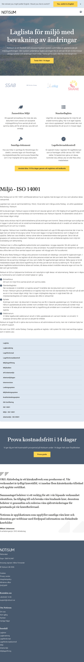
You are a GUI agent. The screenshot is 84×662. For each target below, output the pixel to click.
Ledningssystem (9, 387)
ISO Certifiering (8, 402)
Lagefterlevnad (8, 353)
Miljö (1, 645)
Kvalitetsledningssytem (11, 397)
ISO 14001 (6, 407)
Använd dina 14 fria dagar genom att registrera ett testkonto (42, 168)
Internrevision (8, 382)
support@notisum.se (7, 600)
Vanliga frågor (5, 621)
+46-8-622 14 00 (5, 597)
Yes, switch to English (65, 4)
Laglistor (3, 633)
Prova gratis (42, 454)
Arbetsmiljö (4, 648)
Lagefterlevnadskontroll (11, 358)
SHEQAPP (3, 585)
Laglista (6, 343)
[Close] (80, 4)
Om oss (3, 612)
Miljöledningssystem (10, 392)
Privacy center (5, 576)
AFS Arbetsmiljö (8, 373)
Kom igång (4, 615)
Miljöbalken (7, 368)
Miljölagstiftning (9, 363)
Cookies (3, 573)
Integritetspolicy (5, 579)
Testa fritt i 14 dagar (42, 61)
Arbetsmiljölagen (9, 377)
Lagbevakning (8, 348)
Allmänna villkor (5, 582)
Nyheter (3, 618)
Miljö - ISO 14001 (9, 412)
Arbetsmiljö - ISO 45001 (11, 417)
